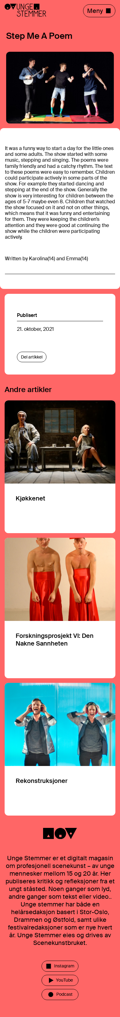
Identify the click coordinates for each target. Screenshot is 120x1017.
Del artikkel (31, 357)
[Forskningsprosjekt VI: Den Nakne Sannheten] (60, 608)
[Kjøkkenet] (60, 466)
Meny (95, 11)
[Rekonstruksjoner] (60, 749)
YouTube (64, 980)
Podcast (64, 994)
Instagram (64, 966)
